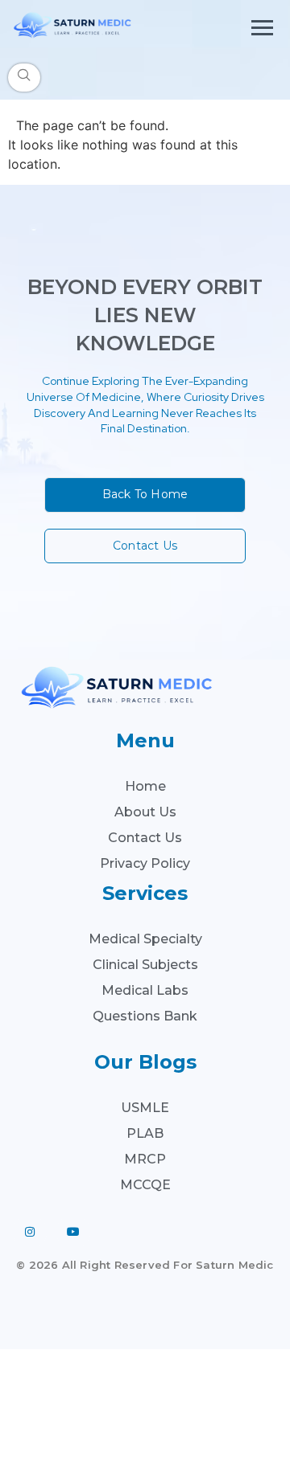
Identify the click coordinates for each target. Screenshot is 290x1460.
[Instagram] (30, 1231)
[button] (24, 77)
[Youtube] (73, 1231)
